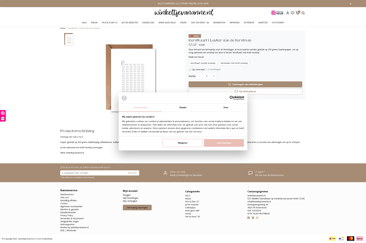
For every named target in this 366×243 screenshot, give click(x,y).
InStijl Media (47, 238)
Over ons (64, 197)
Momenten (219, 22)
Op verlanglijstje (247, 91)
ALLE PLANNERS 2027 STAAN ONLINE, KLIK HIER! (183, 3)
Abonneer (132, 172)
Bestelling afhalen (68, 200)
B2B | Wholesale (68, 230)
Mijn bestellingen (130, 198)
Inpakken (234, 22)
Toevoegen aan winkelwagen (247, 84)
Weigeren (182, 143)
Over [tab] (225, 107)
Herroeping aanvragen (137, 207)
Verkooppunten (67, 224)
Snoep (183, 22)
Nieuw (94, 22)
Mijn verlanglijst (130, 201)
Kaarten (262, 22)
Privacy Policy (66, 215)
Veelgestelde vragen (69, 221)
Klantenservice (67, 194)
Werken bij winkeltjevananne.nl (74, 227)
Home (62, 28)
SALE (84, 22)
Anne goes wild (167, 22)
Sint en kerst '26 (200, 22)
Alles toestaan (224, 143)
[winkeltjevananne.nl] (184, 13)
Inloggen (127, 195)
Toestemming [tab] (140, 107)
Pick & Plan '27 (110, 22)
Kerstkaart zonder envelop (202, 63)
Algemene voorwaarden (71, 206)
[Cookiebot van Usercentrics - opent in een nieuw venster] (231, 98)
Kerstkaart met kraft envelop (234, 63)
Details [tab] (183, 107)
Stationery (278, 22)
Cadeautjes (148, 22)
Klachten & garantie (69, 209)
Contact (64, 203)
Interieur (249, 22)
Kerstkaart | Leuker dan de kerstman (84, 28)
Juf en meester (130, 22)
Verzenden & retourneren (72, 218)
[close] (350, 3)
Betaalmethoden (68, 212)
